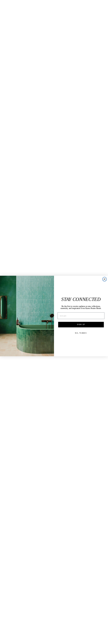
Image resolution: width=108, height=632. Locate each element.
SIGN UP (81, 325)
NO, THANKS (81, 333)
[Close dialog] (104, 279)
